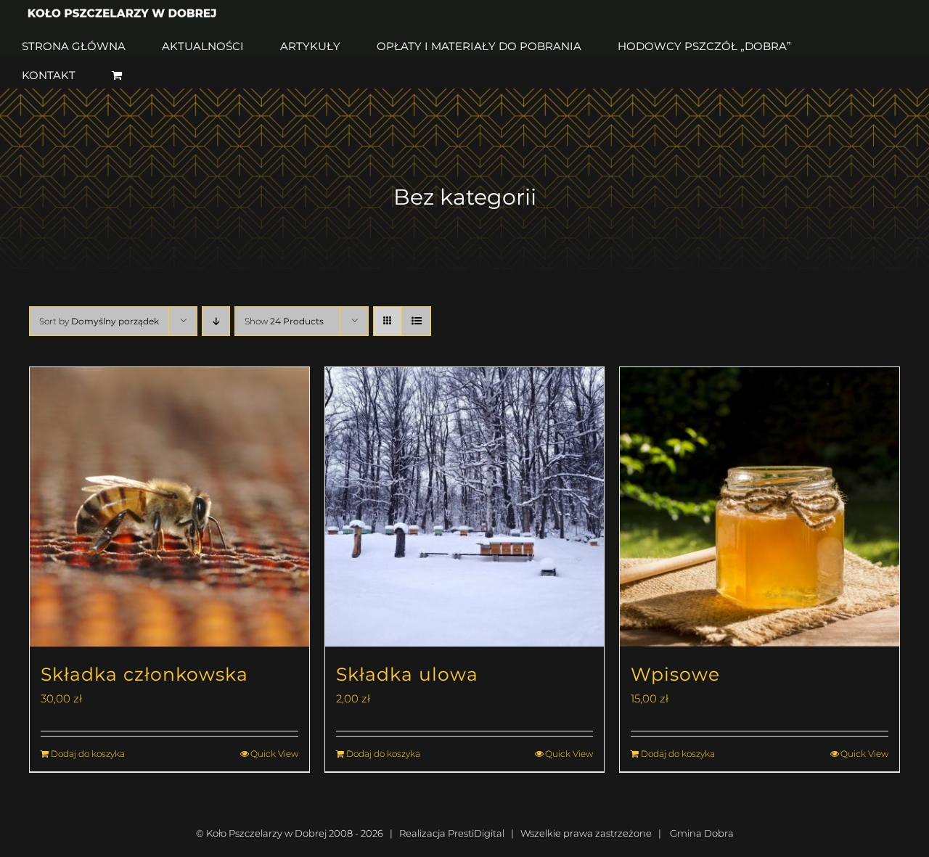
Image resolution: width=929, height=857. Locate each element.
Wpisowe (675, 674)
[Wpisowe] (759, 507)
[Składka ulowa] (465, 507)
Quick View (274, 753)
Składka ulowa (407, 674)
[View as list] (416, 321)
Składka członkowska (144, 674)
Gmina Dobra (702, 833)
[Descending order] (216, 321)
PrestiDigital (476, 833)
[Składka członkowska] (169, 507)
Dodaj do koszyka (88, 753)
